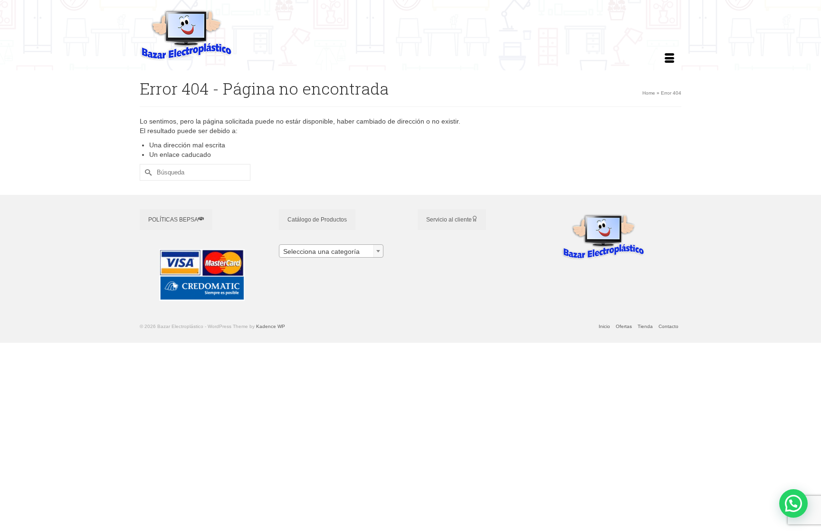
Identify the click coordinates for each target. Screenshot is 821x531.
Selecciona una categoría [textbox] (321, 251)
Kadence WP (270, 326)
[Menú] (669, 58)
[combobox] (331, 251)
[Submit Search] (147, 172)
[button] (793, 503)
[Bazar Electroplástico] (225, 35)
